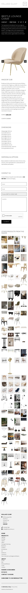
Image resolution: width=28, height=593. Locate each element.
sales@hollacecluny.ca (8, 529)
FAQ (2, 562)
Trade (2, 565)
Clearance (3, 554)
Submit (6, 222)
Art (2, 551)
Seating (3, 539)
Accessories (4, 549)
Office (2, 542)
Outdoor (3, 547)
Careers (3, 567)
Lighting (3, 537)
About (3, 559)
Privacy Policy (14, 586)
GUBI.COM (8, 114)
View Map (5, 524)
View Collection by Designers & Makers (10, 556)
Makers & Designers (8, 569)
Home (3, 533)
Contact (4, 22)
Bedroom (3, 546)
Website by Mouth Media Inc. (7, 589)
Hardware (3, 552)
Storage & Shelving (5, 544)
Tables (3, 540)
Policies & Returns (5, 564)
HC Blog (4, 572)
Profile (3, 560)
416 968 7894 (6, 527)
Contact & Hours (7, 574)
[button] (2, 61)
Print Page (13, 22)
